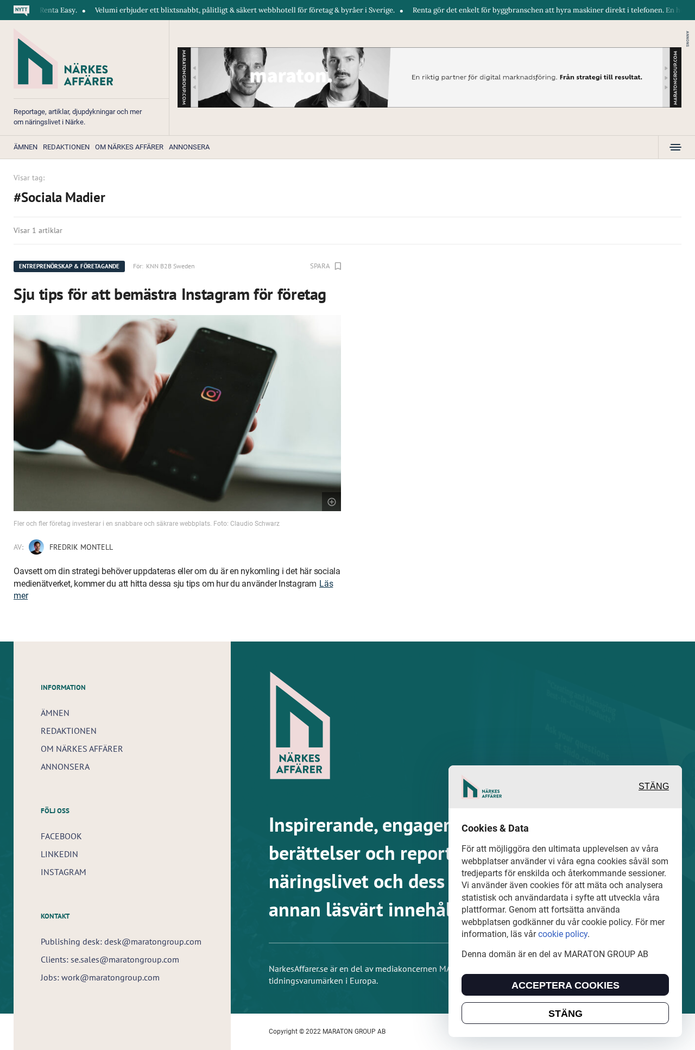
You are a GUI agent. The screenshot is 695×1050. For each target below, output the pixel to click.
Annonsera (189, 147)
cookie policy (562, 934)
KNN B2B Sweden (170, 266)
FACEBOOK (61, 836)
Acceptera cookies (565, 985)
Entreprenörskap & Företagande (69, 266)
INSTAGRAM (63, 871)
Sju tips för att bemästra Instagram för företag (170, 293)
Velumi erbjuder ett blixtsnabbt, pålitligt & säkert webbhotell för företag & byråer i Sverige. (220, 10)
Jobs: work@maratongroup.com (100, 977)
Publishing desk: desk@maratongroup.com (121, 941)
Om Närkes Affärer (129, 147)
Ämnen (25, 147)
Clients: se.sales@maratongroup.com (110, 959)
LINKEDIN (59, 853)
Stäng (654, 786)
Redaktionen (66, 147)
